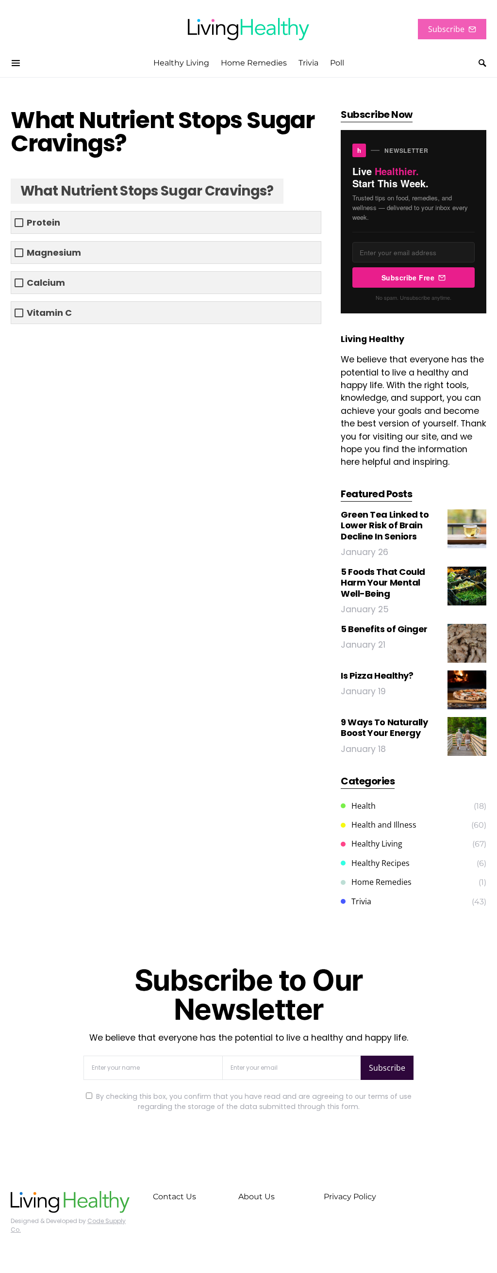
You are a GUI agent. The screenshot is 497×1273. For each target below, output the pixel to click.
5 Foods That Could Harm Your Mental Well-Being (383, 583)
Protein (43, 222)
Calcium (46, 282)
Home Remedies (381, 882)
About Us (256, 1196)
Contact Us (174, 1196)
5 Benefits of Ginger (384, 629)
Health (363, 805)
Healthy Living (376, 843)
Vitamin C (49, 312)
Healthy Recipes (380, 863)
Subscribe (446, 29)
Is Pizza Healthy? (377, 675)
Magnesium (54, 252)
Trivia (361, 901)
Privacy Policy (350, 1196)
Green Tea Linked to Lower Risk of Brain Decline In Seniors (385, 525)
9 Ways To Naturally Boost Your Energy (384, 727)
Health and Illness (383, 824)
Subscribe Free (407, 277)
